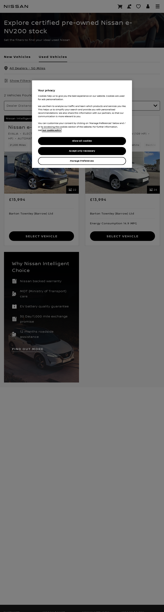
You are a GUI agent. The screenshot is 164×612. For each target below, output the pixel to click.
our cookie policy (52, 130)
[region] (82, 124)
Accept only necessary (82, 151)
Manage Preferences (82, 161)
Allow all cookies (82, 141)
